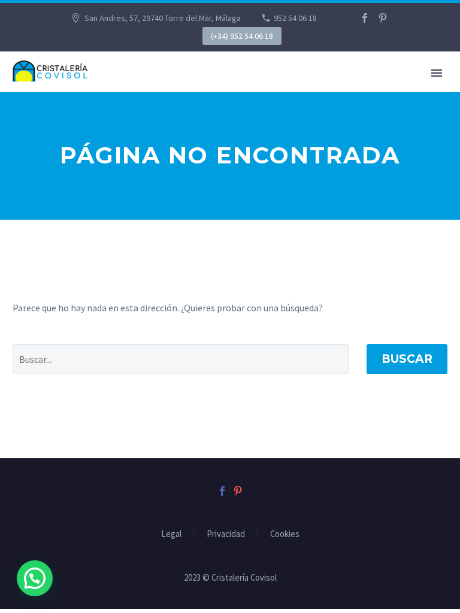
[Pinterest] (383, 18)
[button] (35, 578)
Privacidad (226, 534)
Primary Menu (436, 73)
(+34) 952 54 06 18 (242, 36)
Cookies (284, 534)
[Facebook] (365, 18)
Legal (171, 534)
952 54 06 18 (295, 18)
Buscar (407, 359)
